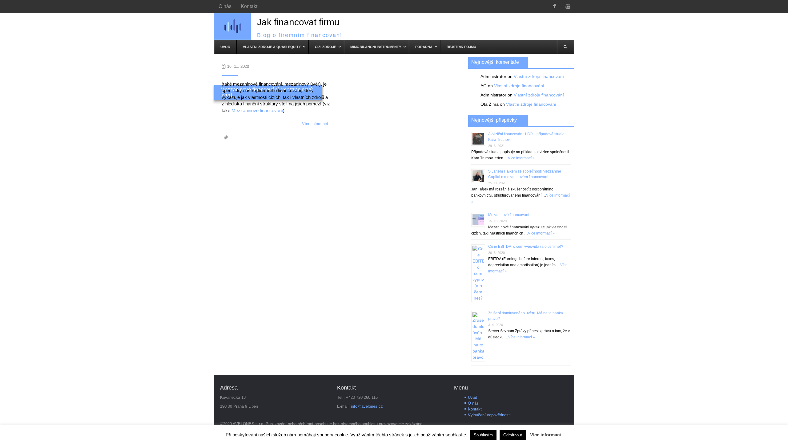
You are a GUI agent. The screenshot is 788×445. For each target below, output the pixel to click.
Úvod (472, 397)
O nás (473, 403)
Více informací (545, 434)
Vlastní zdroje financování (539, 76)
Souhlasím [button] (483, 435)
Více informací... (317, 123)
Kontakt (475, 409)
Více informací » (521, 158)
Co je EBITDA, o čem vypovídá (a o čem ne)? (525, 246)
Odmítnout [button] (512, 435)
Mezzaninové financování (257, 110)
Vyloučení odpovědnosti (489, 415)
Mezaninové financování (508, 215)
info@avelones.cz (367, 406)
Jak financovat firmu (298, 22)
